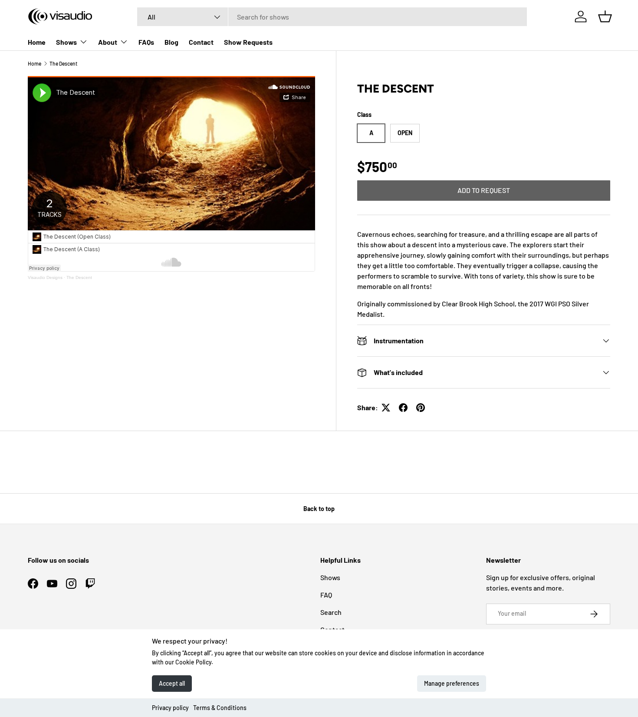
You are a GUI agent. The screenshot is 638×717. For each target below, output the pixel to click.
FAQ (326, 595)
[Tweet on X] (386, 407)
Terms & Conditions (220, 707)
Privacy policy (170, 707)
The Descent (63, 63)
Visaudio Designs (45, 277)
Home (37, 42)
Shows (66, 42)
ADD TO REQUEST (483, 190)
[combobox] (332, 16)
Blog (171, 42)
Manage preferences (451, 683)
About (107, 42)
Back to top (319, 508)
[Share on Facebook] (403, 407)
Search (331, 612)
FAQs (146, 42)
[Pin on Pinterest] (420, 407)
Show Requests (248, 42)
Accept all (172, 683)
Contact (201, 42)
